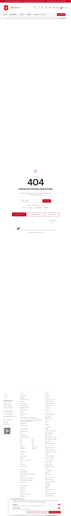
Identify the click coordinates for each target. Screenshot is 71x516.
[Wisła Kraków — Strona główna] (6, 7)
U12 (21, 443)
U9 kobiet (34, 448)
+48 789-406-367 (9, 414)
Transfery (22, 492)
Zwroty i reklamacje (49, 489)
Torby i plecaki (48, 435)
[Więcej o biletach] (67, 14)
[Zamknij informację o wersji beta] (68, 18)
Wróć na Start (19, 214)
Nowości (47, 397)
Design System (6, 424)
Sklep (21, 14)
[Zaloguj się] (66, 7)
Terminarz (22, 454)
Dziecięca (47, 420)
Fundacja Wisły (23, 413)
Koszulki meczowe (49, 401)
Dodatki (47, 409)
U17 (32, 439)
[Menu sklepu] (24, 14)
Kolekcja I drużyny (49, 403)
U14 (21, 442)
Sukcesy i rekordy (24, 399)
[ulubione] (53, 7)
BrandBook (6, 421)
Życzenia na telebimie (50, 481)
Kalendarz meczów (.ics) (25, 460)
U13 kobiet (34, 446)
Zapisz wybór (43, 512)
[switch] (59, 504)
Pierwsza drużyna (24, 431)
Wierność (47, 472)
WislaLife (22, 411)
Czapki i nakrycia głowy (50, 430)
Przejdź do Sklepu (36, 214)
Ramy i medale (48, 462)
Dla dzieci (47, 407)
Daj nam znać (63, 18)
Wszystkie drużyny (24, 437)
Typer (21, 462)
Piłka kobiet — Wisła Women (26, 478)
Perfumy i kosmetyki (49, 455)
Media (29, 14)
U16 (21, 440)
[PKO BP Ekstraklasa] (15, 8)
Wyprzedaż (47, 483)
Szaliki (46, 428)
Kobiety (46, 424)
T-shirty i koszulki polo (50, 414)
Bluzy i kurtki (48, 416)
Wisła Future (23, 482)
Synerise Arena (23, 403)
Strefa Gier (22, 487)
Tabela (21, 458)
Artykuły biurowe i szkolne (51, 451)
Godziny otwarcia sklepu (50, 493)
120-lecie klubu (48, 470)
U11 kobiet (22, 448)
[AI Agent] (50, 7)
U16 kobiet (22, 446)
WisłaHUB (36, 14)
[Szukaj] (35, 7)
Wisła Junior (23, 476)
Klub (4, 14)
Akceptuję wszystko (55, 512)
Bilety (62, 14)
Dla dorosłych (48, 405)
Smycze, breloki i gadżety (51, 439)
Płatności (47, 491)
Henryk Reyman (23, 425)
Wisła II (21, 433)
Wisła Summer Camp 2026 (26, 480)
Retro (46, 422)
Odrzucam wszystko (32, 512)
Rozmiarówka (48, 485)
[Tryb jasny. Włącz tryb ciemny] (42, 7)
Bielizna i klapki (48, 418)
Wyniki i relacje (23, 456)
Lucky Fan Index (23, 466)
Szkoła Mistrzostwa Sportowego (27, 474)
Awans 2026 (48, 474)
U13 (33, 442)
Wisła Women (23, 435)
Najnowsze (22, 490)
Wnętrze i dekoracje (49, 449)
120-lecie (22, 415)
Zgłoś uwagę (52, 214)
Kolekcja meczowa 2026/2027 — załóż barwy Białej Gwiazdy (24, 1)
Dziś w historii (23, 423)
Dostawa (47, 487)
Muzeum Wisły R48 (24, 407)
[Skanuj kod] (38, 7)
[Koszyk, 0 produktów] (57, 7)
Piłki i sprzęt (48, 441)
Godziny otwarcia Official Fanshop (56, 1)
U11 (32, 443)
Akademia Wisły (23, 472)
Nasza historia (23, 395)
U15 (33, 440)
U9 (32, 445)
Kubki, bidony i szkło (49, 447)
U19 (21, 439)
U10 (21, 445)
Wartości (22, 401)
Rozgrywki (13, 14)
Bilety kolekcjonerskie (50, 466)
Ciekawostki (23, 464)
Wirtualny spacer (24, 409)
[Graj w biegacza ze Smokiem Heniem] (35, 225)
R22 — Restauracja (7, 419)
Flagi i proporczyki (49, 432)
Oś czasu (22, 397)
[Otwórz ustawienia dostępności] (46, 7)
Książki (46, 453)
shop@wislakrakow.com (10, 416)
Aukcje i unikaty (48, 464)
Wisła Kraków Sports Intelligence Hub (28, 417)
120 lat (43, 14)
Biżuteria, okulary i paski (50, 437)
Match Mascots (48, 479)
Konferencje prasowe (25, 494)
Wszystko (47, 395)
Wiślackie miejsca (24, 405)
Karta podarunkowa (49, 443)
